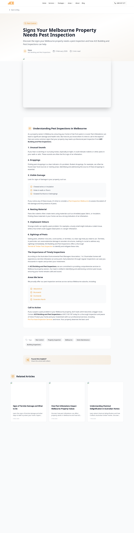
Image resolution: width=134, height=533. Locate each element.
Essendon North (39, 299)
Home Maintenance (83, 340)
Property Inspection (54, 340)
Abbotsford (37, 289)
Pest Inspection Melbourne (79, 201)
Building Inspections (34, 345)
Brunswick (37, 292)
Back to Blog (15, 10)
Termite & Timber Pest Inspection (40, 246)
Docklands (37, 296)
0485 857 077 (121, 3)
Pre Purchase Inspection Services (40, 319)
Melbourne (68, 340)
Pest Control (31, 23)
